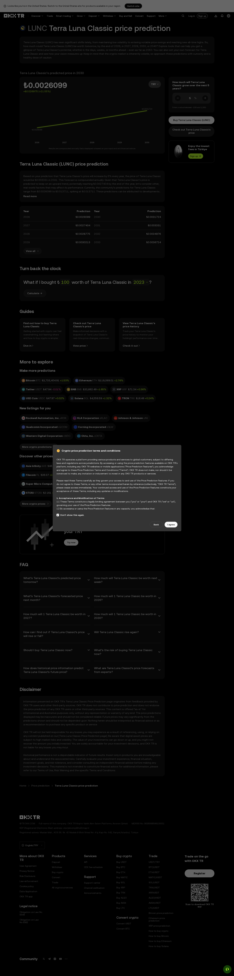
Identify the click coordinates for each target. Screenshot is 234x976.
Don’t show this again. (72, 515)
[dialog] (117, 488)
